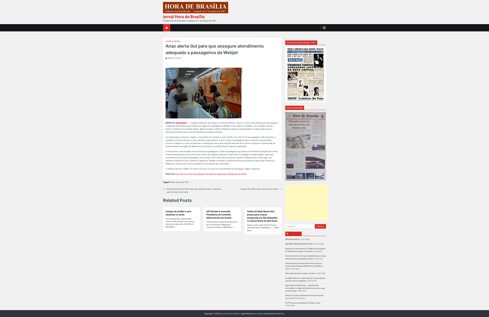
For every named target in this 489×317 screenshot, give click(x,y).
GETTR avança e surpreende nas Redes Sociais (302, 302)
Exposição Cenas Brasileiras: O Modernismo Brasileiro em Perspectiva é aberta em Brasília (305, 250)
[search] (324, 28)
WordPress (279, 313)
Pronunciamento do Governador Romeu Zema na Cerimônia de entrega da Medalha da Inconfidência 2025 (304, 266)
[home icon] (166, 27)
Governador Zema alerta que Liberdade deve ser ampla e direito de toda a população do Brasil (305, 257)
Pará (187, 182)
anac (178, 182)
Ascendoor (258, 313)
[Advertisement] (306, 202)
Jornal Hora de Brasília (184, 16)
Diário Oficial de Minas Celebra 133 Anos (300, 273)
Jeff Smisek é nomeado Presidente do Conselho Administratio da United (218, 214)
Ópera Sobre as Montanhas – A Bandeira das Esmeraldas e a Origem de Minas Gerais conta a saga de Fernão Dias (305, 288)
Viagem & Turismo (173, 41)
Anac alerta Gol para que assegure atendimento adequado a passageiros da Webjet (211, 173)
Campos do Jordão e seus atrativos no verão (178, 213)
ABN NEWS (181, 122)
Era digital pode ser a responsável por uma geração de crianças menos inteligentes (305, 279)
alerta (172, 182)
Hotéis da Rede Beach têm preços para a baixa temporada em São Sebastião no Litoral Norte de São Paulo (262, 216)
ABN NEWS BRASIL (292, 239)
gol (182, 182)
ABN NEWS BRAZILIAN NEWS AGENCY (299, 243)
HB (169, 58)
